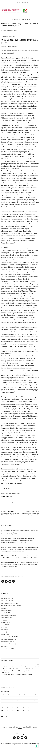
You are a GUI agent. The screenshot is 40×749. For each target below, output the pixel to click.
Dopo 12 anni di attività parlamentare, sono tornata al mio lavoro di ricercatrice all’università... (19, 532)
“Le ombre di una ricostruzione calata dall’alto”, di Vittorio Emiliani (10, 513)
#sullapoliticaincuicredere (8, 603)
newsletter (4, 634)
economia (3, 622)
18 (2, 707)
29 (23, 710)
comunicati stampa (6, 615)
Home (13, 3)
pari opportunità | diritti (7, 637)
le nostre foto (4, 629)
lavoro (2, 627)
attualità (3, 613)
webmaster (23, 745)
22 (23, 707)
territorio (3, 646)
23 (28, 707)
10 (34, 701)
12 (7, 704)
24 (34, 707)
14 (17, 704)
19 (7, 707)
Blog (18, 3)
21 (17, 707)
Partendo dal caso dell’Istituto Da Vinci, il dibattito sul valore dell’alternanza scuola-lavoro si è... (17, 540)
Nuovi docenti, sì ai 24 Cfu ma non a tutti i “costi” (25, 667)
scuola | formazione (6, 644)
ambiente (3, 608)
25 (2, 710)
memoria (3, 632)
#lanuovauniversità (6, 598)
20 (12, 707)
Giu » (7, 716)
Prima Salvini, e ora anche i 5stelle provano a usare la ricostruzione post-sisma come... (19, 564)
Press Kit (25, 3)
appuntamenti (5, 610)
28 (18, 710)
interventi (3, 624)
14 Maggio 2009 (11, 36)
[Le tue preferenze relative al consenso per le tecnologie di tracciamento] (37, 746)
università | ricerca (6, 648)
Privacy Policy (27, 743)
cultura (3, 620)
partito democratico (9, 31)
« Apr (3, 716)
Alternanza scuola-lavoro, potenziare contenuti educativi (23, 665)
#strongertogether (6, 601)
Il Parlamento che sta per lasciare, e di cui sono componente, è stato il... (19, 549)
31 (34, 710)
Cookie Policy (35, 743)
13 (12, 704)
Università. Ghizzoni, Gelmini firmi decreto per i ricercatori (30, 513)
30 (28, 710)
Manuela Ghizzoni (12, 46)
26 (7, 710)
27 (12, 710)
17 (34, 704)
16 (28, 704)
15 (23, 704)
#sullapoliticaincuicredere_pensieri (10, 605)
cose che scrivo (5, 617)
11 (1, 704)
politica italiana (5, 641)
